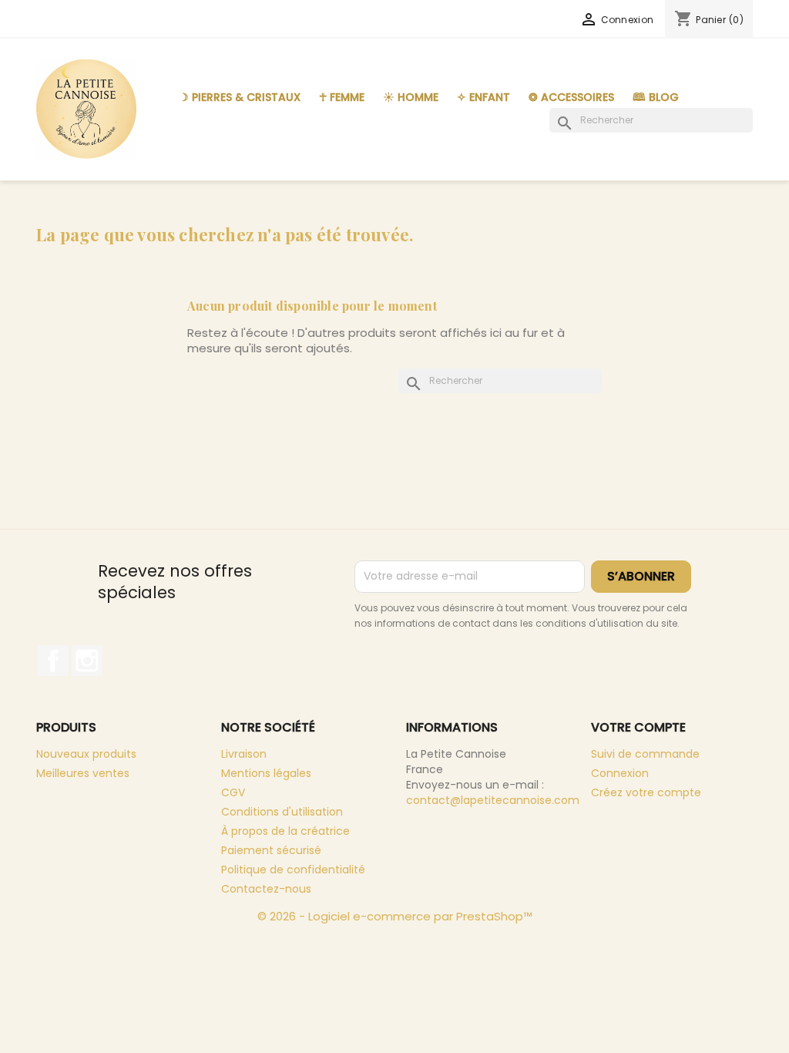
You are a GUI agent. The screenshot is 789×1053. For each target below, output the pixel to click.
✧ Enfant (483, 97)
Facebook (53, 660)
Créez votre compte (646, 792)
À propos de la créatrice (285, 831)
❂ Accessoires (571, 97)
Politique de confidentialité (293, 869)
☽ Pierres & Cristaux (239, 97)
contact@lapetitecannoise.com (492, 800)
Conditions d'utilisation (282, 811)
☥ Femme (341, 97)
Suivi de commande (645, 754)
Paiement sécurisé (271, 850)
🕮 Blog (656, 97)
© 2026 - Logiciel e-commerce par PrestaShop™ (394, 916)
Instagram (87, 660)
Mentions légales (266, 773)
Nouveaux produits (86, 754)
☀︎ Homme (410, 97)
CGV (233, 792)
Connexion (620, 773)
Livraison (244, 754)
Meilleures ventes (82, 773)
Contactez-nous (266, 889)
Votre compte (638, 727)
